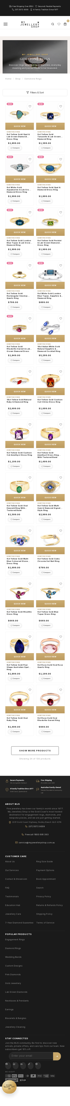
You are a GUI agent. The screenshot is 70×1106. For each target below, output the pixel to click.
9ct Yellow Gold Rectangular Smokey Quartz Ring (17, 295)
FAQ (7, 888)
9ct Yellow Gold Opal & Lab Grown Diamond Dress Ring (18, 136)
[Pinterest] (38, 1065)
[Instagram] (16, 1065)
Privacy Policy (43, 896)
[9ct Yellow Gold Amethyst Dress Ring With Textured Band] (50, 434)
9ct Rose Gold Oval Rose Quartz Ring (50, 666)
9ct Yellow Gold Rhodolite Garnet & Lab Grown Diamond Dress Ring (18, 349)
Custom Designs (13, 966)
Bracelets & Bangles (15, 1018)
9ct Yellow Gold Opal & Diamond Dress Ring (48, 188)
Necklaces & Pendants (17, 1000)
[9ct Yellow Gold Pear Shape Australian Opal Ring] (19, 646)
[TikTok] (31, 1065)
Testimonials (12, 896)
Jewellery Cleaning (15, 1027)
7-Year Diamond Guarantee (19, 922)
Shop (18, 79)
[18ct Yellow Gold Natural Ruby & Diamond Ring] (19, 381)
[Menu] (5, 24)
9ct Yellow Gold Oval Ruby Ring (17, 719)
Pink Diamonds (13, 974)
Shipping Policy (44, 914)
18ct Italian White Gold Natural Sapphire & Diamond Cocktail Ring (48, 348)
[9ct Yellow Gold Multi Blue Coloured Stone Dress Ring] (19, 540)
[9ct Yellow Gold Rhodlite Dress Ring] (19, 593)
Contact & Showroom (16, 879)
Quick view (20, 126)
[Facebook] (8, 1065)
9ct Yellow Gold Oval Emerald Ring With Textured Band (17, 508)
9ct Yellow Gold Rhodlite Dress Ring (19, 613)
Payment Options (45, 870)
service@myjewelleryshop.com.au (37, 842)
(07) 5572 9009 (37, 826)
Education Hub (12, 905)
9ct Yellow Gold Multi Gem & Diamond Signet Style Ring (48, 508)
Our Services (12, 870)
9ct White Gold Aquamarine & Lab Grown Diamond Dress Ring (19, 189)
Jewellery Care (13, 914)
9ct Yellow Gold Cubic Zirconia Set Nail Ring (48, 560)
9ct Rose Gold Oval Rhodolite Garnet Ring (48, 719)
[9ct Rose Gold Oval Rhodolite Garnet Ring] (50, 699)
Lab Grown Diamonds (16, 992)
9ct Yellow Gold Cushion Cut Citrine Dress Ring (50, 401)
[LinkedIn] (23, 1065)
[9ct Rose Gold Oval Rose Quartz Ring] (50, 646)
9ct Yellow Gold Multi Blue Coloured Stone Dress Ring (17, 561)
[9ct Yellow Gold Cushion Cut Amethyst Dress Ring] (19, 434)
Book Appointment (46, 879)
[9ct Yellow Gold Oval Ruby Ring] (19, 699)
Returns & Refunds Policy (49, 905)
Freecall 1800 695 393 (37, 834)
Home (8, 79)
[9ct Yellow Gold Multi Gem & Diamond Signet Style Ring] (50, 487)
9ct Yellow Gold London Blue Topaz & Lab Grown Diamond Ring (19, 242)
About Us (10, 861)
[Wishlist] (59, 24)
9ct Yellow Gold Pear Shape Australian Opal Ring (18, 667)
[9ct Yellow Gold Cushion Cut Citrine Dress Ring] (50, 381)
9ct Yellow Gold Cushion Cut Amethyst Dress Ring (19, 454)
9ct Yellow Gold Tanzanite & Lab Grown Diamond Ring (49, 136)
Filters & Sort (37, 92)
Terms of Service (45, 922)
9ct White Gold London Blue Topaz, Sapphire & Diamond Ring (49, 295)
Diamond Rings (13, 948)
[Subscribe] (57, 1056)
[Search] (53, 24)
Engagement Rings (15, 939)
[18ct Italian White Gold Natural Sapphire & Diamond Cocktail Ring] (50, 328)
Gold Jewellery (13, 983)
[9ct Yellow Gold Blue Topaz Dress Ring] (50, 593)
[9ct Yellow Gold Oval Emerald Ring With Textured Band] (19, 487)
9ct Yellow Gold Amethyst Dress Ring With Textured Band (48, 455)
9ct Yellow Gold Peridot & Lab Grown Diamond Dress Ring (49, 242)
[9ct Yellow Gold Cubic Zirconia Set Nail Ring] (50, 540)
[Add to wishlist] (30, 106)
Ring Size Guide (44, 861)
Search (40, 888)
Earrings (9, 1009)
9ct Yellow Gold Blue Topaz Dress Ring (47, 613)
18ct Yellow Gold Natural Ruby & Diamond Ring (19, 401)
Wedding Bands (13, 957)
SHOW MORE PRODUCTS (35, 750)
